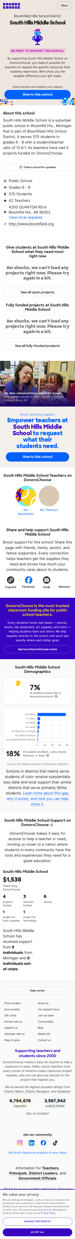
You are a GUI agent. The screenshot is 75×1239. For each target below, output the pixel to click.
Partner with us (13, 1021)
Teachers (50, 1168)
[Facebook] (43, 1143)
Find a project (12, 1003)
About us (43, 1003)
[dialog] (37, 1214)
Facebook (28, 586)
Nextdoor (64, 586)
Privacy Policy (48, 1213)
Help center (37, 990)
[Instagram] (20, 1143)
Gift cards (10, 1015)
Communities (45, 1021)
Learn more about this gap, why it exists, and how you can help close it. (38, 798)
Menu (64, 5)
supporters (20, 1102)
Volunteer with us (14, 1033)
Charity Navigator (37, 1091)
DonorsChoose (11, 6)
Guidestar (63, 1091)
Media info (44, 1033)
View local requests (25, 217)
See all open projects (37, 292)
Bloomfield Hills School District (37, 16)
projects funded (55, 1102)
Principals (18, 1173)
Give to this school (37, 94)
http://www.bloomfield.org (31, 224)
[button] (10, 582)
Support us (10, 1027)
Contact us (44, 1040)
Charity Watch (13, 1091)
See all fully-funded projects (37, 346)
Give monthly (12, 1009)
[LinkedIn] (31, 1143)
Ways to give (12, 1040)
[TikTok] (55, 1143)
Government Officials (37, 1178)
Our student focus (48, 1009)
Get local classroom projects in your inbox (37, 1152)
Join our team (46, 1015)
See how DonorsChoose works (37, 649)
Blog (40, 1027)
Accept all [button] (37, 1232)
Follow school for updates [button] (40, 167)
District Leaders (43, 1173)
